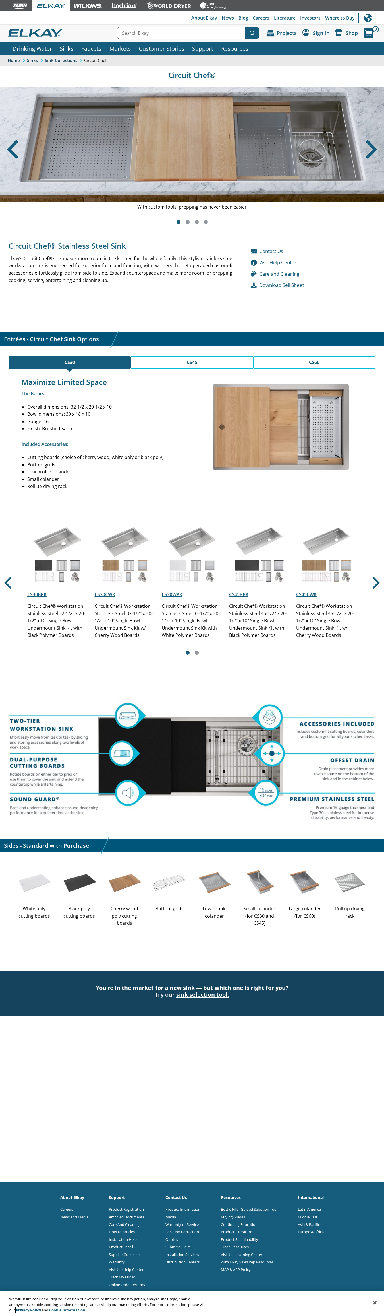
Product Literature (236, 1231)
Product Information (182, 1209)
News (228, 18)
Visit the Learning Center (241, 1254)
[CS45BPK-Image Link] (259, 582)
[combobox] (188, 33)
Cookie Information (67, 1310)
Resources (234, 48)
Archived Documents (126, 1217)
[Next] (372, 157)
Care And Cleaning (124, 1224)
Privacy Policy (28, 1310)
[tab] (178, 222)
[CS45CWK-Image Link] (326, 582)
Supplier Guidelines (125, 1254)
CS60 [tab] (314, 362)
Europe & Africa (311, 1231)
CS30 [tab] (70, 362)
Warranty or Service (182, 1224)
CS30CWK (105, 594)
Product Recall (121, 1246)
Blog (243, 18)
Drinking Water (32, 48)
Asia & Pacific (309, 1224)
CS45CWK (306, 594)
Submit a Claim (178, 1246)
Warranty (117, 1261)
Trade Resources (235, 1246)
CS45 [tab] (192, 362)
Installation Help (123, 1239)
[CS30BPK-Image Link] (57, 582)
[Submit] (252, 33)
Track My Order (122, 1277)
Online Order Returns (127, 1284)
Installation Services (182, 1254)
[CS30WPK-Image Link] (192, 582)
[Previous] (11, 157)
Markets (120, 48)
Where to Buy (340, 18)
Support (202, 48)
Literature (285, 18)
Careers (261, 18)
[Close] (375, 1302)
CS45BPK (238, 594)
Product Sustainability (239, 1239)
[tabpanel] (192, 434)
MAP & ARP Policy (236, 1269)
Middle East (307, 1217)
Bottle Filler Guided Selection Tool (249, 1209)
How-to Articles (122, 1231)
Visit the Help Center (126, 1269)
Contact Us (176, 1197)
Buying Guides (233, 1217)
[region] (192, 1303)
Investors (310, 18)
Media (170, 1217)
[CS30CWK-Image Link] (125, 582)
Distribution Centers (182, 1261)
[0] (368, 33)
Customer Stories (161, 48)
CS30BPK (37, 594)
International (371, 17)
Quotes (171, 1239)
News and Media (74, 1217)
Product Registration (126, 1209)
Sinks (67, 48)
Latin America (309, 1209)
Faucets (91, 48)
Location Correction (182, 1231)
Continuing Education (239, 1224)
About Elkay (204, 18)
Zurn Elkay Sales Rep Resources (247, 1261)
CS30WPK (172, 594)
